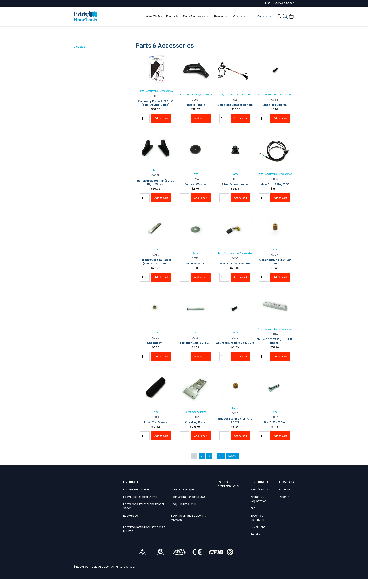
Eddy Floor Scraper (183, 489)
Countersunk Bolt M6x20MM (235, 343)
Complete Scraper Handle (235, 105)
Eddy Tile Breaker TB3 (185, 504)
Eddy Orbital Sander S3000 (188, 497)
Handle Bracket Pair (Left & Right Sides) (155, 182)
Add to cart (161, 118)
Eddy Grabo (130, 515)
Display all (80, 46)
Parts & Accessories (196, 16)
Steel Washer (195, 263)
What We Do (154, 16)
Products (172, 16)
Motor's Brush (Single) (235, 263)
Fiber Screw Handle (235, 184)
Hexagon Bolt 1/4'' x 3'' (195, 343)
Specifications (260, 489)
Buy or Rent (258, 527)
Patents (284, 497)
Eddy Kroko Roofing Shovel (140, 497)
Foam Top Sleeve (155, 422)
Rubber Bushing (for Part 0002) (235, 420)
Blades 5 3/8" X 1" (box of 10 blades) (274, 341)
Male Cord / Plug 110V (274, 184)
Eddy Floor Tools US (88, 566)
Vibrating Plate (195, 422)
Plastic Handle (195, 105)
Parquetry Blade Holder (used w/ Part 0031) (155, 261)
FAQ (253, 508)
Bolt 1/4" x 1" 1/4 (274, 422)
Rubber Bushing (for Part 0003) (275, 261)
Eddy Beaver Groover (136, 489)
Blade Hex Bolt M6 (275, 105)
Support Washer (195, 184)
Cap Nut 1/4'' (155, 343)
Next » (232, 456)
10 (220, 456)
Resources (221, 16)
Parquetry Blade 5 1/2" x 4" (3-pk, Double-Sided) (155, 103)
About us (285, 489)
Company (239, 16)
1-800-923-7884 (284, 3)
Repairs (255, 534)
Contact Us (264, 16)
